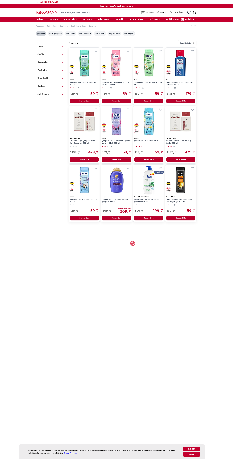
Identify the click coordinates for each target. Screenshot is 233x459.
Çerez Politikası (70, 453)
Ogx (104, 197)
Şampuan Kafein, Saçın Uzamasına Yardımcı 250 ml (180, 83)
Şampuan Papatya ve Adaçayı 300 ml (148, 83)
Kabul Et (191, 449)
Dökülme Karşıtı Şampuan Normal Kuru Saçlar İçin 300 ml (83, 142)
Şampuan (41, 33)
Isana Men (170, 197)
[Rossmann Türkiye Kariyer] (116, 2)
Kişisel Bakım (52, 26)
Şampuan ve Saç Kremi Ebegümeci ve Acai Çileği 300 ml (116, 142)
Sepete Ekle (84, 101)
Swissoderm (75, 138)
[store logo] (47, 12)
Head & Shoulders (142, 197)
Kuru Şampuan (55, 33)
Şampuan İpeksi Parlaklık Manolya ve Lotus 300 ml (115, 83)
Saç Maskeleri (85, 33)
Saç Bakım (64, 26)
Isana (72, 80)
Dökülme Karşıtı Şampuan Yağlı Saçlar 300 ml (178, 142)
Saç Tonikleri (114, 33)
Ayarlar (191, 454)
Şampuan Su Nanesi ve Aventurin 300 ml (83, 83)
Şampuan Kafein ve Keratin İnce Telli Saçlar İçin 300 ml (179, 200)
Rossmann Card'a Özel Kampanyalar (116, 5)
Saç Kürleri (99, 33)
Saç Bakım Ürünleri (78, 26)
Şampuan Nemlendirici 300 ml (146, 141)
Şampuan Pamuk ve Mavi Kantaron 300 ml (84, 200)
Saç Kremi (70, 33)
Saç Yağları (128, 33)
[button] (193, 12)
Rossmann (40, 26)
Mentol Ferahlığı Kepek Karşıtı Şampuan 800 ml (146, 200)
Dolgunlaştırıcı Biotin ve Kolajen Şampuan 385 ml (115, 200)
